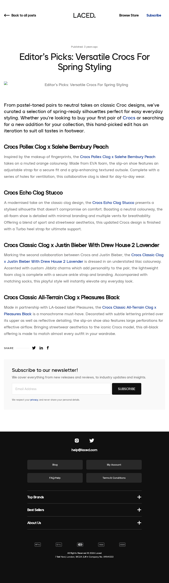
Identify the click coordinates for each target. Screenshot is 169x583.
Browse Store (129, 15)
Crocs (129, 118)
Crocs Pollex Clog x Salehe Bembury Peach (117, 156)
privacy (34, 399)
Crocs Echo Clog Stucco (113, 202)
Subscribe (154, 15)
